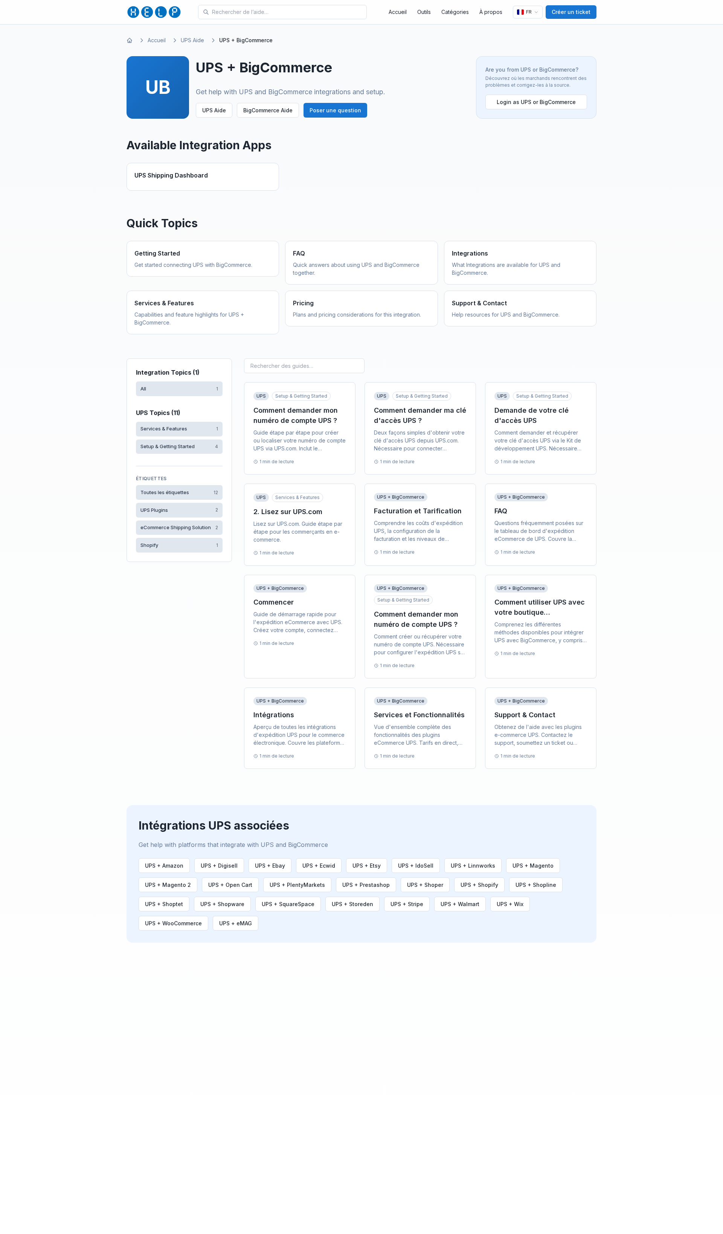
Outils (424, 12)
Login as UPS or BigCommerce (536, 102)
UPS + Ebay (270, 865)
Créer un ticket (571, 12)
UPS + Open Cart (230, 885)
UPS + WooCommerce (173, 923)
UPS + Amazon (164, 865)
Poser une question (335, 110)
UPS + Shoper (425, 885)
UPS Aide (192, 40)
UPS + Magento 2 (168, 885)
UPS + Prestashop (366, 885)
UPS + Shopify (479, 885)
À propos (490, 12)
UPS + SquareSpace (288, 904)
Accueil (398, 12)
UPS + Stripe (406, 904)
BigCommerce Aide (268, 110)
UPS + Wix (510, 904)
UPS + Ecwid (318, 865)
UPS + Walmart (460, 904)
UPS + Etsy (366, 865)
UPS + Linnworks (473, 865)
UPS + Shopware (222, 904)
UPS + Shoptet (164, 904)
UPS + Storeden (352, 904)
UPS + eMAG (235, 923)
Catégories (455, 12)
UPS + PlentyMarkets (297, 885)
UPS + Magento (533, 865)
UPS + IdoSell (415, 865)
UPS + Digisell (219, 865)
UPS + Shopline (536, 885)
